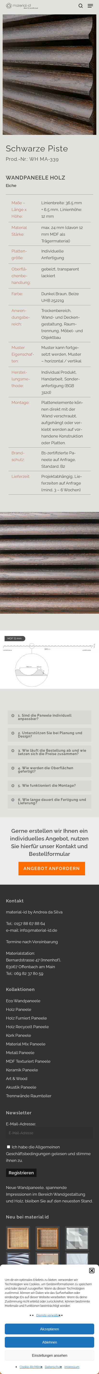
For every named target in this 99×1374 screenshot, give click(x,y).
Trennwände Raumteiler (28, 1095)
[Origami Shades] (79, 1238)
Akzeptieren (49, 1329)
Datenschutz (53, 1367)
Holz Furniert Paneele (26, 1018)
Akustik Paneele (21, 1087)
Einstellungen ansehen (49, 1355)
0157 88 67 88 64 (29, 923)
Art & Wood (16, 1078)
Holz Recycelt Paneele (27, 1026)
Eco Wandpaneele (23, 1000)
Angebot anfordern (52, 868)
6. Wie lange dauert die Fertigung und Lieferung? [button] (52, 801)
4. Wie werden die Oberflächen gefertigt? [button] (45, 769)
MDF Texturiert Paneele (28, 1061)
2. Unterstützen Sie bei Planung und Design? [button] (50, 734)
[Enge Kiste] (20, 1238)
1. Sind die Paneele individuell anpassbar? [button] (45, 717)
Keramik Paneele (22, 1070)
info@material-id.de (38, 930)
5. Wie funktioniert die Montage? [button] (47, 785)
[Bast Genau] (49, 1238)
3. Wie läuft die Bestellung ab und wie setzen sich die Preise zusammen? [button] (52, 752)
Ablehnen (49, 1342)
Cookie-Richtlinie (31, 1367)
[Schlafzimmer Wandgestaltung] (49, 1264)
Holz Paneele (18, 1009)
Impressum (71, 1367)
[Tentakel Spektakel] (20, 1264)
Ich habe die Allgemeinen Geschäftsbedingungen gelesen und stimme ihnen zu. (48, 1154)
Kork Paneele (18, 1035)
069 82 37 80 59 (28, 973)
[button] (91, 1270)
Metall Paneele (20, 1052)
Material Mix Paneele (25, 1044)
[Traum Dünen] (79, 1264)
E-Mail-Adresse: (21, 1124)
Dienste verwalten (48, 1315)
